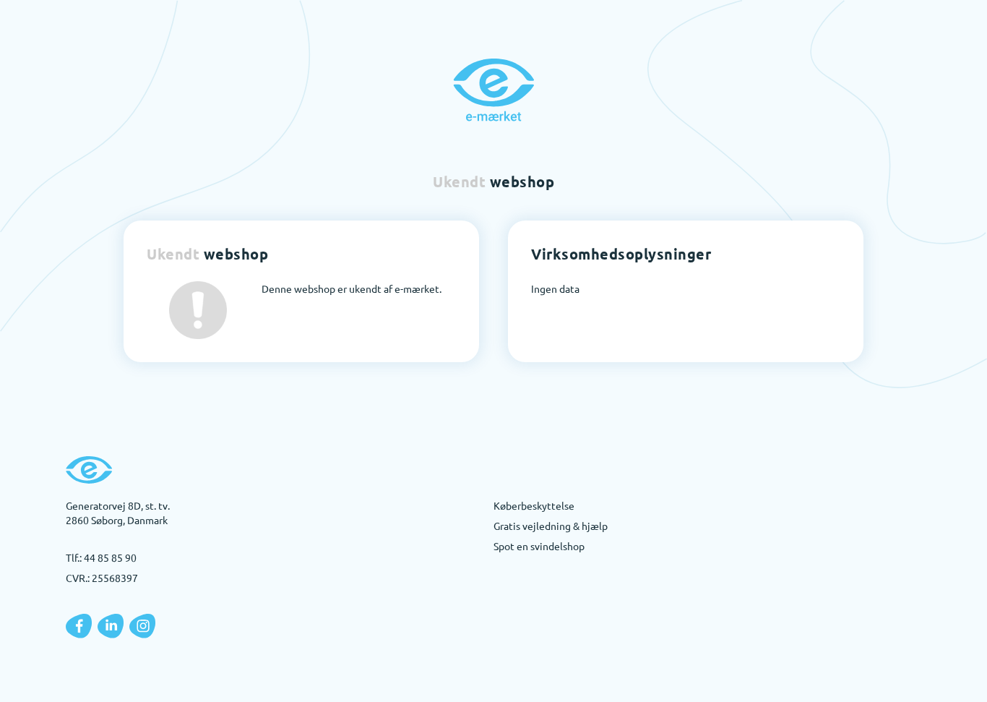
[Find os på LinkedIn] (111, 626)
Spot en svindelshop (539, 545)
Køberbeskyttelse (534, 505)
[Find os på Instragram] (142, 626)
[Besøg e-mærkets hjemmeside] (493, 89)
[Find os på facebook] (79, 626)
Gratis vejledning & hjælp (551, 525)
